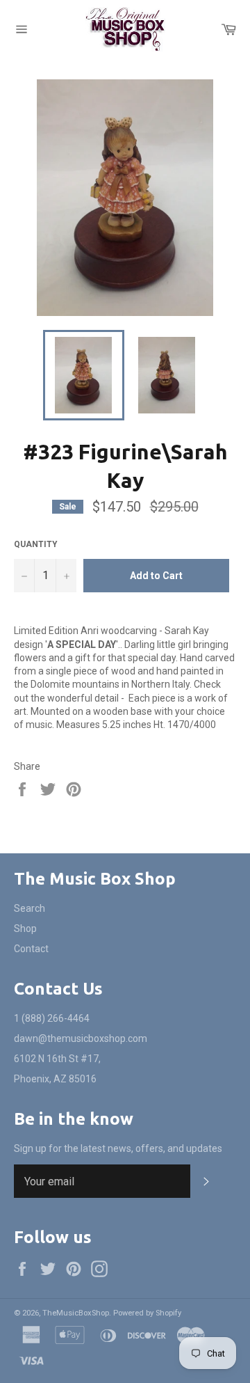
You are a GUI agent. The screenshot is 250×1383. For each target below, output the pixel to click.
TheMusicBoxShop (75, 1313)
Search (29, 908)
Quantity (36, 544)
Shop (25, 928)
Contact (31, 948)
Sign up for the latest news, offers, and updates (118, 1148)
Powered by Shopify (147, 1313)
